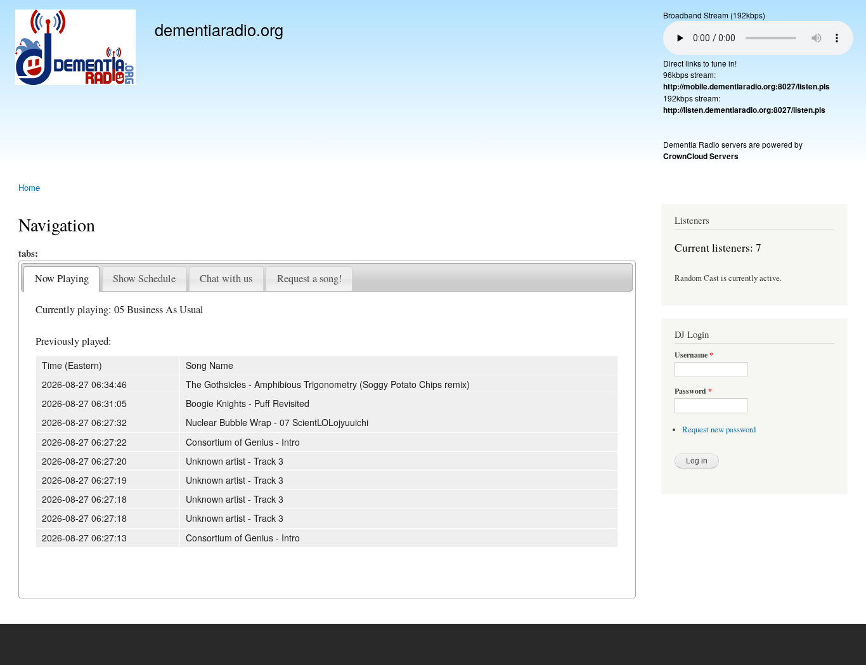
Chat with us (226, 278)
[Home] (77, 49)
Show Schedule (144, 278)
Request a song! (309, 278)
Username (694, 355)
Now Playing (62, 278)
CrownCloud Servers (701, 156)
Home (29, 187)
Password (693, 391)
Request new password (719, 429)
